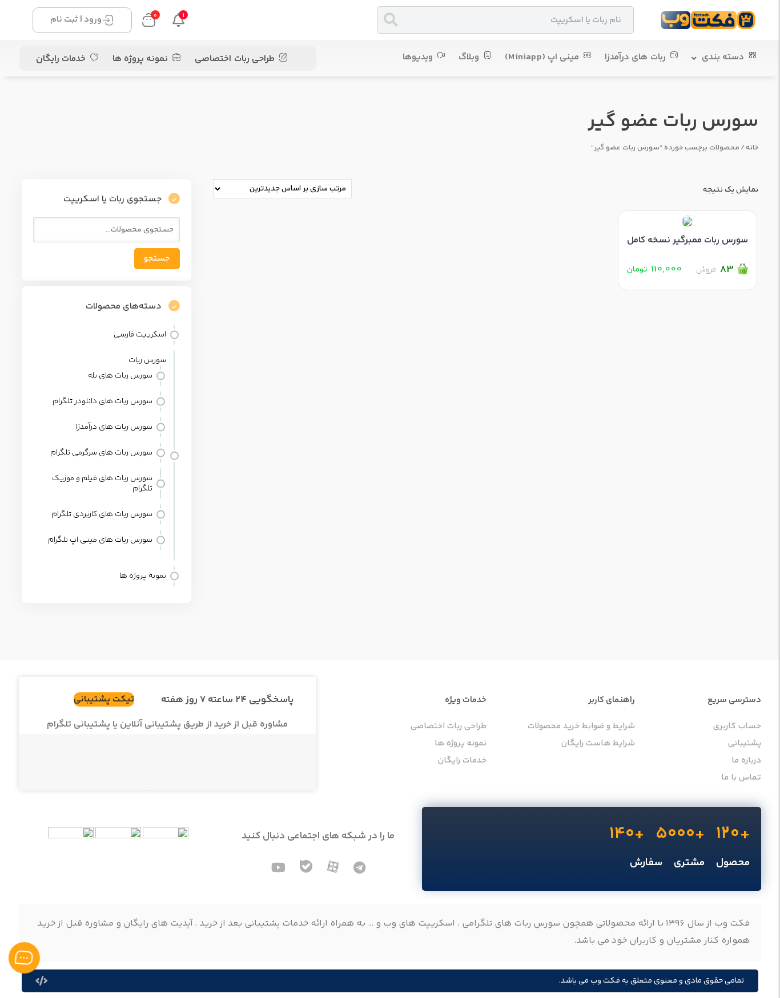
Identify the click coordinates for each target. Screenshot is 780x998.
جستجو (157, 258)
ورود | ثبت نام (76, 19)
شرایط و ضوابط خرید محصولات (581, 726)
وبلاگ (469, 57)
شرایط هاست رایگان (598, 744)
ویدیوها (418, 57)
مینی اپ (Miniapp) (542, 57)
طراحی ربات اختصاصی (234, 59)
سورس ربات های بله (120, 376)
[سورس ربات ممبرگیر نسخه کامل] (687, 219)
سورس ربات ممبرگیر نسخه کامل (687, 240)
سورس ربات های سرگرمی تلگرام (101, 453)
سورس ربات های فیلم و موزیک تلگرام (102, 483)
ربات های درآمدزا (635, 57)
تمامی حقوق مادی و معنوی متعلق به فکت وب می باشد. (651, 981)
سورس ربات (147, 360)
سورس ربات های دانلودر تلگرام (102, 401)
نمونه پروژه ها (140, 59)
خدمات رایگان (61, 59)
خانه (752, 147)
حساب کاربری (737, 726)
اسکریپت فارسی (140, 334)
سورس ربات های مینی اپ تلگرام (100, 540)
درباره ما (746, 761)
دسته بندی (723, 57)
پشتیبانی (744, 744)
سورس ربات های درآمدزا (114, 427)
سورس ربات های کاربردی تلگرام (101, 514)
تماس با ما (741, 778)
